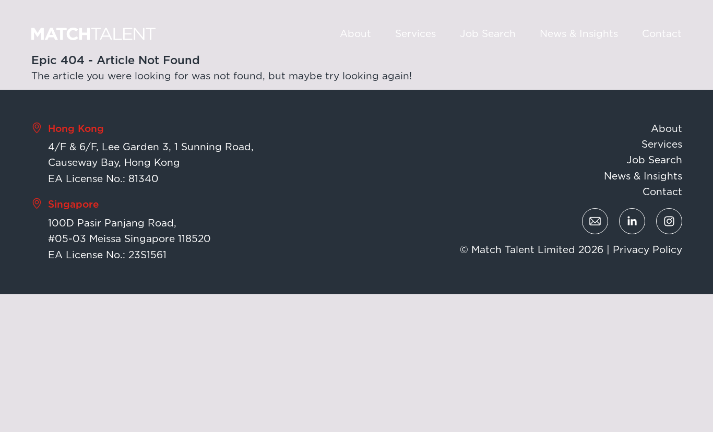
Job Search (488, 34)
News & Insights (579, 34)
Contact (662, 34)
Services (415, 34)
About (355, 34)
